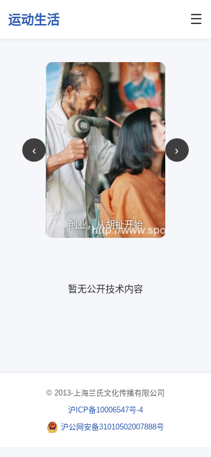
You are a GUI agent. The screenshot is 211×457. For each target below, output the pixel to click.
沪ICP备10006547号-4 (105, 409)
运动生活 (34, 19)
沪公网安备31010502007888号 (112, 426)
